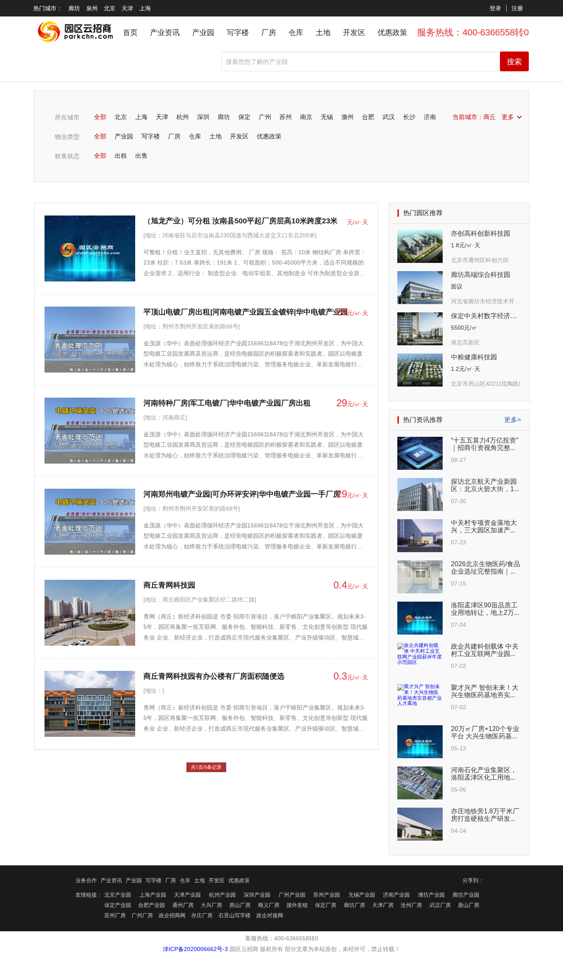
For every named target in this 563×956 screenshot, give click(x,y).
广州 (265, 116)
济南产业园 (396, 895)
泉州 (92, 8)
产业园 (203, 32)
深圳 (203, 116)
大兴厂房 (211, 905)
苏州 (285, 116)
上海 (145, 8)
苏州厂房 (115, 916)
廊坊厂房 (354, 905)
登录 (495, 8)
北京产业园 (117, 895)
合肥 (368, 116)
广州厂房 (142, 916)
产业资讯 (165, 32)
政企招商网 (172, 916)
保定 (244, 116)
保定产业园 (117, 905)
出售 (141, 155)
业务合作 (86, 880)
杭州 (182, 116)
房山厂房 (240, 905)
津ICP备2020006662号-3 (195, 949)
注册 (517, 8)
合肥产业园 (151, 905)
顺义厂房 (268, 905)
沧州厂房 (411, 905)
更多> (512, 419)
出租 (121, 155)
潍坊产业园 (431, 895)
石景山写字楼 (234, 916)
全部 (100, 116)
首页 (130, 32)
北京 (109, 8)
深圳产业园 (257, 895)
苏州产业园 (326, 895)
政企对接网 (269, 916)
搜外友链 (297, 905)
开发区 (354, 32)
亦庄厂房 (202, 916)
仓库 (296, 32)
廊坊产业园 (466, 895)
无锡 (327, 116)
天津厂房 (383, 905)
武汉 (388, 116)
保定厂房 (325, 905)
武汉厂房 (440, 905)
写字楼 (238, 32)
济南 (430, 116)
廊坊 (74, 8)
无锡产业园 (361, 895)
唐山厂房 (468, 905)
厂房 (268, 32)
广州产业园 (292, 895)
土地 (323, 32)
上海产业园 (152, 895)
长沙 (409, 116)
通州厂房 (183, 905)
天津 (127, 8)
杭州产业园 (222, 895)
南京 (306, 116)
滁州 (347, 116)
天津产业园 (187, 895)
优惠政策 (392, 32)
